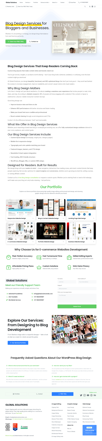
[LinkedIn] (92, 6)
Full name (60, 278)
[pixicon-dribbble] (91, 395)
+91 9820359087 (84, 2)
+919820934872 (28, 419)
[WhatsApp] (95, 6)
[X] (90, 6)
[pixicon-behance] (95, 395)
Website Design (9, 435)
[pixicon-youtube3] (88, 395)
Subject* (60, 285)
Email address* (82, 278)
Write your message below (65, 292)
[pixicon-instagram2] (84, 395)
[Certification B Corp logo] (7, 427)
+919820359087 (17, 419)
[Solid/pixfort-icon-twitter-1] (81, 395)
